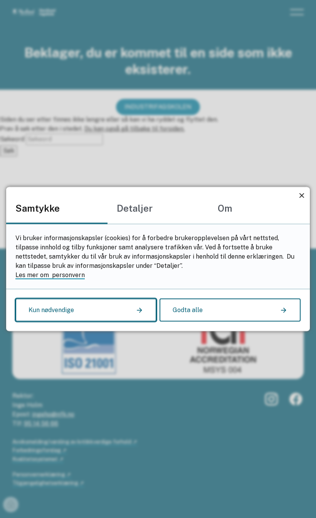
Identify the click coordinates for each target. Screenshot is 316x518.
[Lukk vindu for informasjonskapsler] (301, 195)
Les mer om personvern (50, 275)
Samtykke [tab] (37, 208)
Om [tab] (225, 208)
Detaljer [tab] (135, 208)
